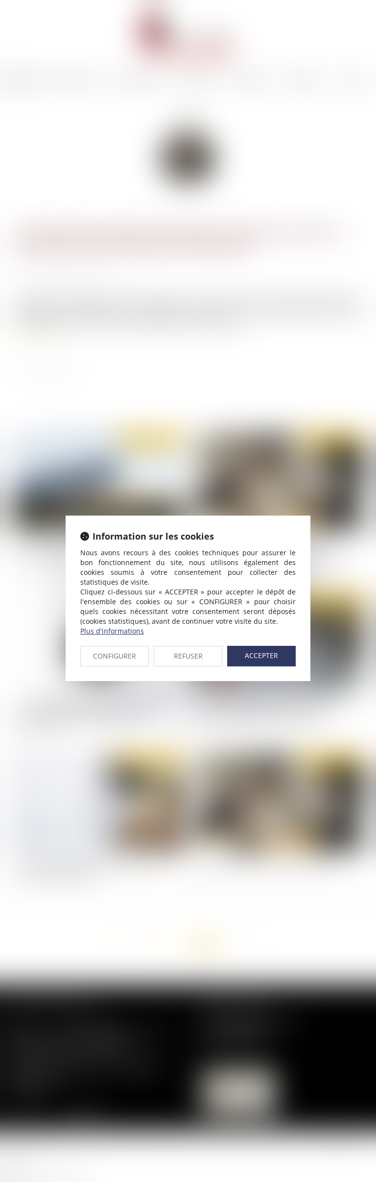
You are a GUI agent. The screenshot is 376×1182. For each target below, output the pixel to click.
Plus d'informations (112, 631)
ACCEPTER (261, 655)
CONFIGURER (114, 656)
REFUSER (188, 656)
